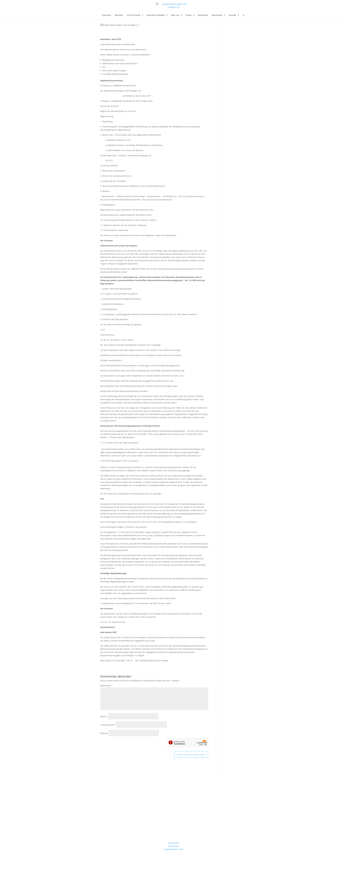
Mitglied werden (173, 824)
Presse (189, 15)
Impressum (173, 843)
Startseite (106, 15)
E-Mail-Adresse (108, 724)
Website (104, 733)
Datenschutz (173, 846)
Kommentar (106, 685)
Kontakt (232, 15)
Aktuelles (119, 15)
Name (103, 716)
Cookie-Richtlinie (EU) (173, 849)
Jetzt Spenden (173, 803)
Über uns (175, 15)
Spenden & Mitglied (156, 15)
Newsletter (203, 15)
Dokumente (217, 15)
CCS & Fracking (133, 15)
